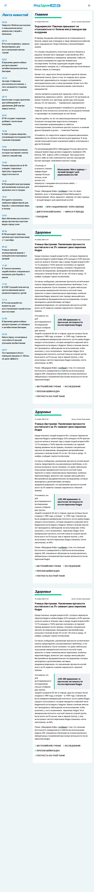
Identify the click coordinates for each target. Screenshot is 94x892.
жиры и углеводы (74, 212)
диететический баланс (48, 212)
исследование (72, 386)
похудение (42, 216)
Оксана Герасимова (83, 22)
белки (39, 207)
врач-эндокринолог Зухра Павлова (65, 207)
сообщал (62, 191)
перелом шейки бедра (48, 391)
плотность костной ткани (50, 396)
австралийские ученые (48, 386)
